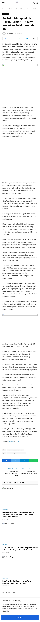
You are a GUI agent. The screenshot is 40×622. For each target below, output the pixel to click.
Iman (9, 450)
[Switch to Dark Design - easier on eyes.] (34, 3)
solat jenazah (21, 453)
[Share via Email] (34, 38)
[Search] (37, 3)
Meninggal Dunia (18, 450)
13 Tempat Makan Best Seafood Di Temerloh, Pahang (11, 473)
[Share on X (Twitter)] (13, 38)
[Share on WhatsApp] (20, 38)
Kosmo (11, 442)
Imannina (10, 33)
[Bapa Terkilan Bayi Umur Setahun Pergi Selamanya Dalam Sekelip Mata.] (20, 566)
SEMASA (5, 14)
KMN (18, 442)
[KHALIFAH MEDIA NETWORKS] (20, 3)
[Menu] (3, 3)
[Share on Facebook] (5, 38)
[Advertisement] (20, 160)
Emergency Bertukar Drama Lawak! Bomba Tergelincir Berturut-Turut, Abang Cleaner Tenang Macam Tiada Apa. (18, 514)
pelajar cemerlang (9, 453)
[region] (20, 610)
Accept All (19, 617)
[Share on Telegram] (27, 38)
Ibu (4, 450)
